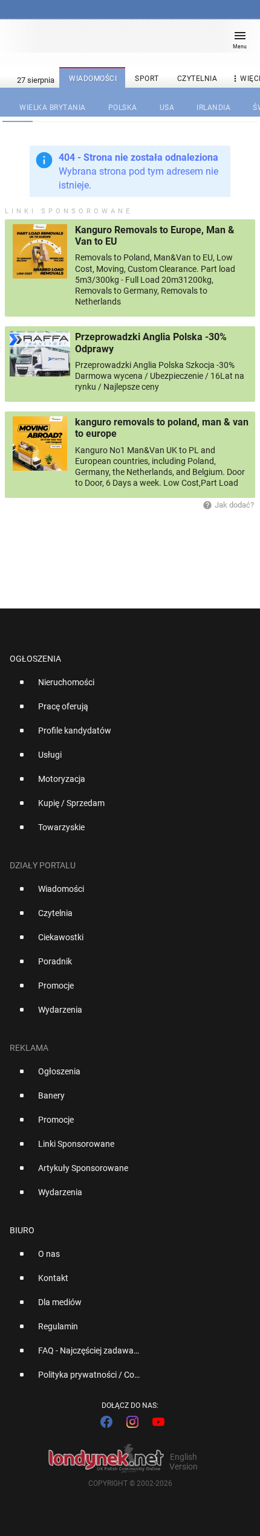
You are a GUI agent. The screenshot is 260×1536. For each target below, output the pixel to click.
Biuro (22, 1230)
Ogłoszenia (35, 658)
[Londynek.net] (124, 40)
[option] (125, 687)
